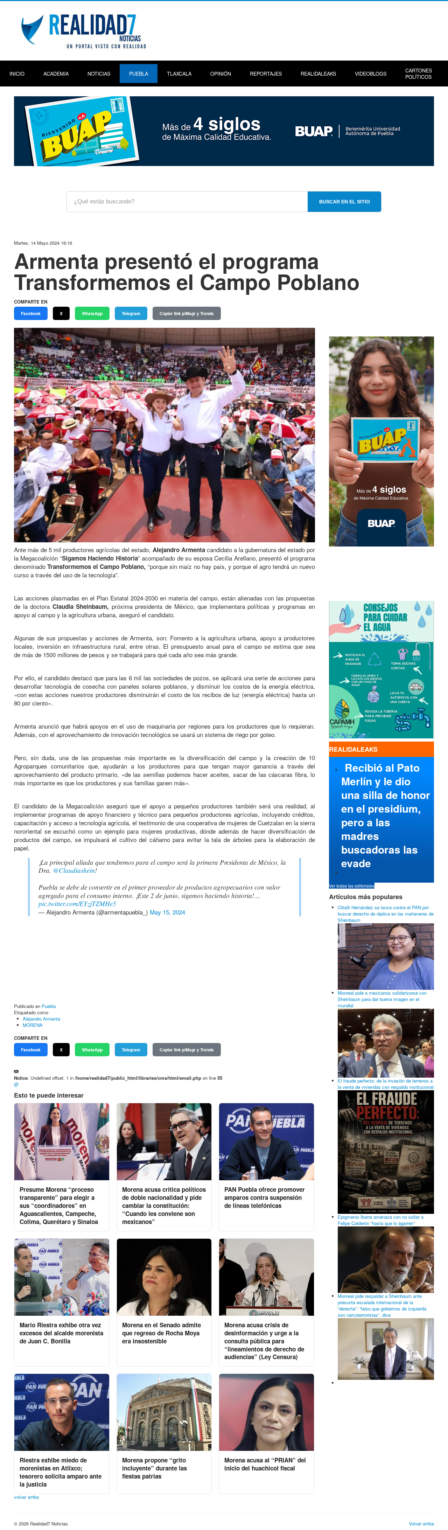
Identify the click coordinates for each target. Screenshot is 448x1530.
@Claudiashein (74, 870)
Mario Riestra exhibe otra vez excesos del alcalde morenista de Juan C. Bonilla (61, 1333)
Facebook (31, 313)
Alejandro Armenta (41, 1018)
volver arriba (26, 1497)
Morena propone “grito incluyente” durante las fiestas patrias (154, 1468)
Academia (56, 73)
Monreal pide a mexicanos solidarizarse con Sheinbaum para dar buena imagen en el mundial (382, 999)
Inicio (16, 73)
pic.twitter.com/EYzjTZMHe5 (77, 903)
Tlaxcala (179, 73)
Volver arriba (421, 1523)
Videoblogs (370, 73)
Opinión (220, 73)
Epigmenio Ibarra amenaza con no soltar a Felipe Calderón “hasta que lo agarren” (381, 1219)
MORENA (33, 1025)
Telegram (131, 313)
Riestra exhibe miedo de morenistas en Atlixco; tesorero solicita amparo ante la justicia (61, 1472)
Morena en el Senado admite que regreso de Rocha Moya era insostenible (161, 1333)
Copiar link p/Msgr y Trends (187, 313)
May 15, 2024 (167, 911)
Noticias (99, 73)
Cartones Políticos (418, 73)
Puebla (138, 73)
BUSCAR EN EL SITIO (344, 201)
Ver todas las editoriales (351, 886)
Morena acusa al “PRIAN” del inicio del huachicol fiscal (265, 1464)
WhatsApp (92, 313)
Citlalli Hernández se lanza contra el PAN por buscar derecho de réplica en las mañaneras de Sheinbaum (386, 913)
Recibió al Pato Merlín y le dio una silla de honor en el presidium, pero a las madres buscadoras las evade (385, 815)
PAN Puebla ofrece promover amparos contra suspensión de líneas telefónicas (264, 1197)
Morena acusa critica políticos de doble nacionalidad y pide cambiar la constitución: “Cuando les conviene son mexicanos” (164, 1205)
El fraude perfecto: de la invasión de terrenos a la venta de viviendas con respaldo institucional (386, 1083)
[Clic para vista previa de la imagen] (164, 434)
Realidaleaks (318, 73)
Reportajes (266, 73)
